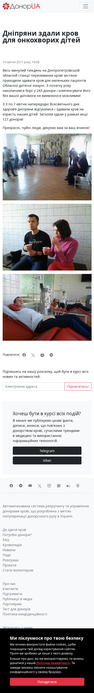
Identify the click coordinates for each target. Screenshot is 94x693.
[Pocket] (42, 355)
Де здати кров (14, 529)
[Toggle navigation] (85, 6)
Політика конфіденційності (25, 614)
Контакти (10, 588)
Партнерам (12, 604)
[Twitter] (33, 355)
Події (7, 555)
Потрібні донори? (17, 534)
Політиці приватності (53, 663)
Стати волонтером (18, 570)
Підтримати (12, 593)
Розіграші (11, 560)
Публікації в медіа (17, 599)
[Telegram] (51, 355)
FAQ (6, 539)
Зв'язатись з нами (18, 627)
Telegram (47, 450)
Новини (9, 550)
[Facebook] (24, 355)
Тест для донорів (16, 609)
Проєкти (9, 565)
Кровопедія (12, 545)
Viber (47, 460)
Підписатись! (78, 386)
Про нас (9, 583)
